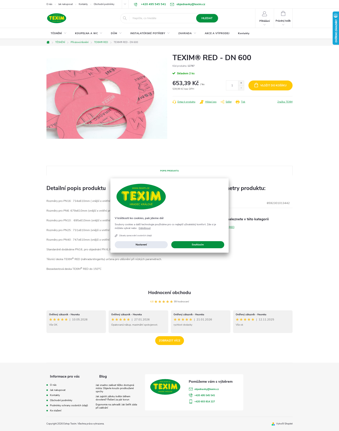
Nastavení (141, 244)
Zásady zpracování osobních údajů (135, 235)
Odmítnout (145, 228)
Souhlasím (198, 244)
